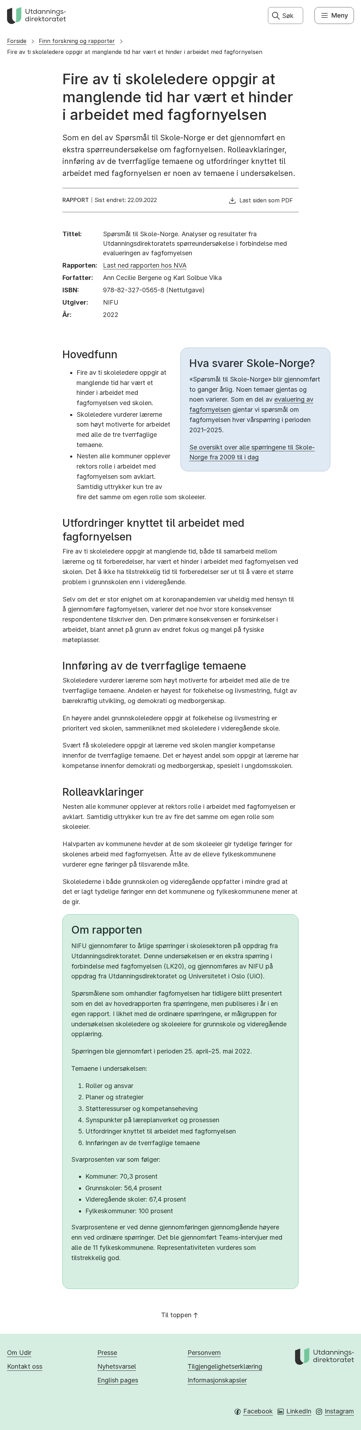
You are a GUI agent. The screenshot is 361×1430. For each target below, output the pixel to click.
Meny (339, 15)
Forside (16, 40)
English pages (117, 1380)
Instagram (339, 1411)
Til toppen (176, 1315)
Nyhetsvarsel (116, 1366)
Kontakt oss (24, 1366)
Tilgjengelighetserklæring (225, 1366)
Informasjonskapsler (217, 1380)
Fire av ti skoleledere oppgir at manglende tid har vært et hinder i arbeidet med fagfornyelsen (134, 51)
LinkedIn (298, 1411)
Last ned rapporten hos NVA (144, 265)
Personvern (204, 1352)
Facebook (258, 1411)
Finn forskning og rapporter (77, 40)
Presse (107, 1352)
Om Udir (19, 1352)
